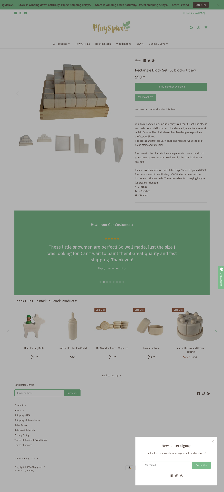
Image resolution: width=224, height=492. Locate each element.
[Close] (212, 441)
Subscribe (201, 465)
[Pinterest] (181, 476)
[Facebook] (172, 476)
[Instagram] (176, 476)
